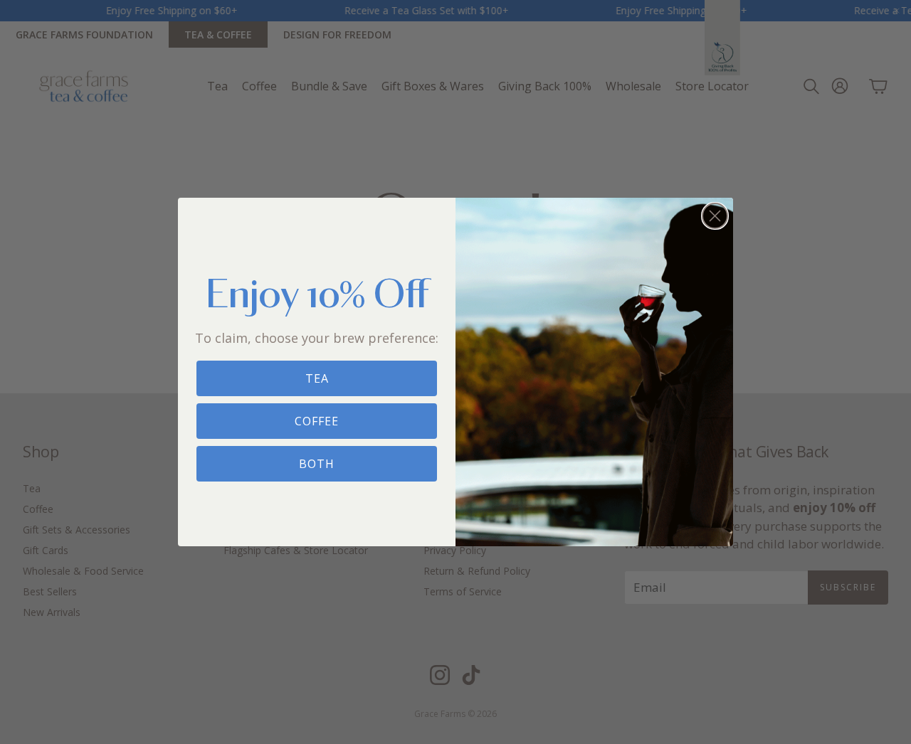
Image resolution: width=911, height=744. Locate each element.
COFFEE (317, 421)
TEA (317, 378)
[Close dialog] (714, 215)
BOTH (317, 464)
